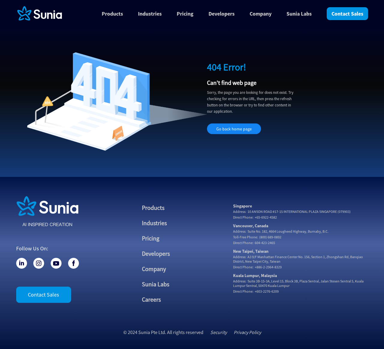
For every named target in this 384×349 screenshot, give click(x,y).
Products (153, 207)
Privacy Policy (247, 332)
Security (218, 332)
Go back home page (234, 129)
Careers (151, 299)
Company (261, 13)
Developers (221, 13)
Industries (154, 223)
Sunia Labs (155, 284)
